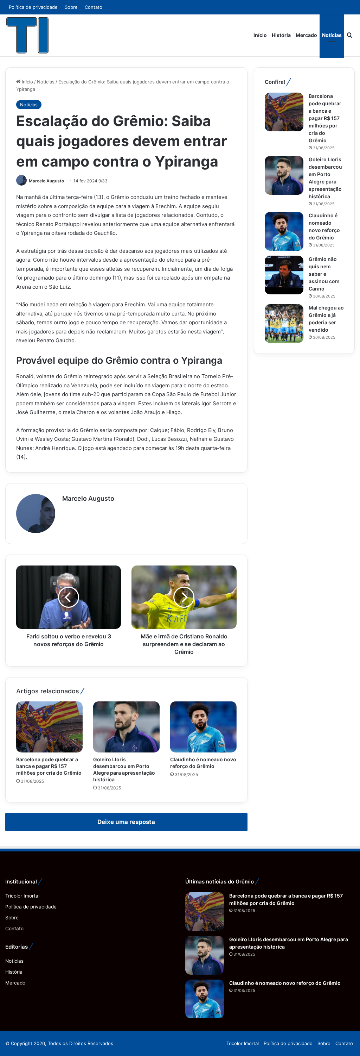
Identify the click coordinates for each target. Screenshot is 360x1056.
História (281, 35)
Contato (93, 7)
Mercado (306, 35)
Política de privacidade (33, 7)
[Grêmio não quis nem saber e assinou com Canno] (284, 275)
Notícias (332, 35)
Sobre (71, 7)
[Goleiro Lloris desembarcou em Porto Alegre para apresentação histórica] (126, 726)
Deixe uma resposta (126, 821)
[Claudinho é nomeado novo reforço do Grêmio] (203, 726)
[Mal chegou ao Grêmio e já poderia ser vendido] (284, 323)
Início (260, 35)
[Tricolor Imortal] (27, 35)
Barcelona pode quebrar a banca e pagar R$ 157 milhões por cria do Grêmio (49, 766)
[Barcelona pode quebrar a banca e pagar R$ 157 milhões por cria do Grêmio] (49, 726)
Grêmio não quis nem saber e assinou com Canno (324, 274)
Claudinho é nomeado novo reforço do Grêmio (285, 983)
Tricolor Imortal (22, 896)
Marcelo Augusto (46, 180)
